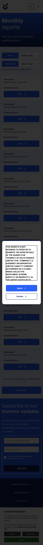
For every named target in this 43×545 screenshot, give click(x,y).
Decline (20, 296)
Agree (20, 288)
